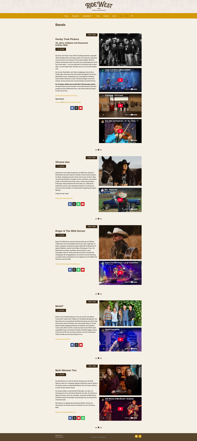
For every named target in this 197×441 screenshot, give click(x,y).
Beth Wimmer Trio (71, 412)
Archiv (114, 15)
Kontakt (106, 15)
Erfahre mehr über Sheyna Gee (64, 198)
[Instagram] (76, 108)
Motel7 (68, 339)
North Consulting (102, 437)
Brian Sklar (66, 102)
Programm (75, 15)
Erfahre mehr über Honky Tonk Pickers (66, 96)
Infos (98, 15)
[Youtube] (81, 108)
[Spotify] (78, 204)
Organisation (87, 15)
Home (66, 15)
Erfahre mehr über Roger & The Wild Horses (67, 264)
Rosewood (58, 102)
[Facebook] (72, 108)
